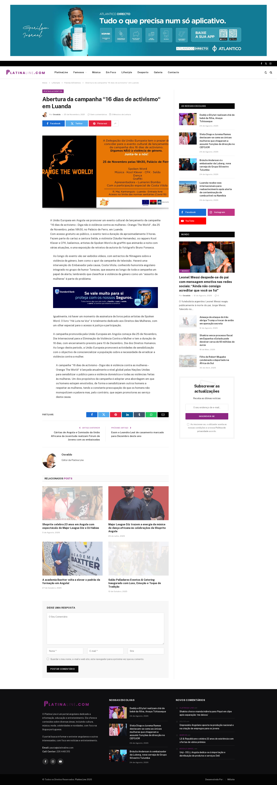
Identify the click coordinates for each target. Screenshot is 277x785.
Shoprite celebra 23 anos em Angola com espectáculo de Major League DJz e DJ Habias (70, 526)
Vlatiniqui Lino (187, 708)
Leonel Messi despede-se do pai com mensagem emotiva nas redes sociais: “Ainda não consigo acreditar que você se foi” (205, 283)
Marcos (183, 735)
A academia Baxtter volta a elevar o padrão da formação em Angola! (71, 581)
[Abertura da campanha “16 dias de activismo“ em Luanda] (105, 171)
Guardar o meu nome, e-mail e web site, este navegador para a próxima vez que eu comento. (97, 659)
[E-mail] (31, 261)
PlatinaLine (61, 72)
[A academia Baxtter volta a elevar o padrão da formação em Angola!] (72, 559)
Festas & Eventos (53, 91)
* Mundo (184, 271)
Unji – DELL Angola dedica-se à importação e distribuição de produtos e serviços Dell (202, 754)
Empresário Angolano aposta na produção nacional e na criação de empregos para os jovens (207, 727)
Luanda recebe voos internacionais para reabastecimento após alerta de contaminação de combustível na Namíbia (216, 189)
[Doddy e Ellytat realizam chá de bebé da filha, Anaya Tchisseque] (188, 119)
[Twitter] (31, 237)
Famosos (78, 72)
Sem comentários (98, 114)
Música (96, 72)
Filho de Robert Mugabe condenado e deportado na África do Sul (214, 360)
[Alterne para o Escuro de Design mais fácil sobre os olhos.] (266, 72)
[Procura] (270, 72)
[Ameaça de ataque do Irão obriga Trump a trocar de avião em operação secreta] (188, 321)
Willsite (231, 779)
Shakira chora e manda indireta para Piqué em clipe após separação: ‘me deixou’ (206, 713)
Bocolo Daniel (187, 749)
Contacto (173, 72)
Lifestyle (127, 72)
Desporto (143, 72)
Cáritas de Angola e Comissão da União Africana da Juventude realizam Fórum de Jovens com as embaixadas (75, 436)
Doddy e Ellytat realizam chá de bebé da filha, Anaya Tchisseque (217, 118)
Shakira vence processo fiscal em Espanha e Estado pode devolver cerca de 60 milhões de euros (217, 340)
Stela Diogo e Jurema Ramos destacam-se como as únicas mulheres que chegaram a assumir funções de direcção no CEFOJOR (217, 140)
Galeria (158, 72)
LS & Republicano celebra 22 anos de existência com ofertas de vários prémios (207, 740)
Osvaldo (57, 114)
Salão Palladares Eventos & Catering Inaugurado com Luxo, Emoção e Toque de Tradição (134, 583)
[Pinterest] (31, 253)
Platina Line (80, 779)
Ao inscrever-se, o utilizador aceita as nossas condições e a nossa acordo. (207, 427)
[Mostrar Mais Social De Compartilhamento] (115, 123)
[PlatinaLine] (25, 72)
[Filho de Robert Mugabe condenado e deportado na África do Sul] (188, 361)
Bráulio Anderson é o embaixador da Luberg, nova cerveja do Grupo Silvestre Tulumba (215, 165)
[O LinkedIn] (31, 245)
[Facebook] (31, 229)
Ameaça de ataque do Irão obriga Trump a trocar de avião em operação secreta (217, 320)
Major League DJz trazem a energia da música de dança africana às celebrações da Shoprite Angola (137, 528)
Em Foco (111, 72)
